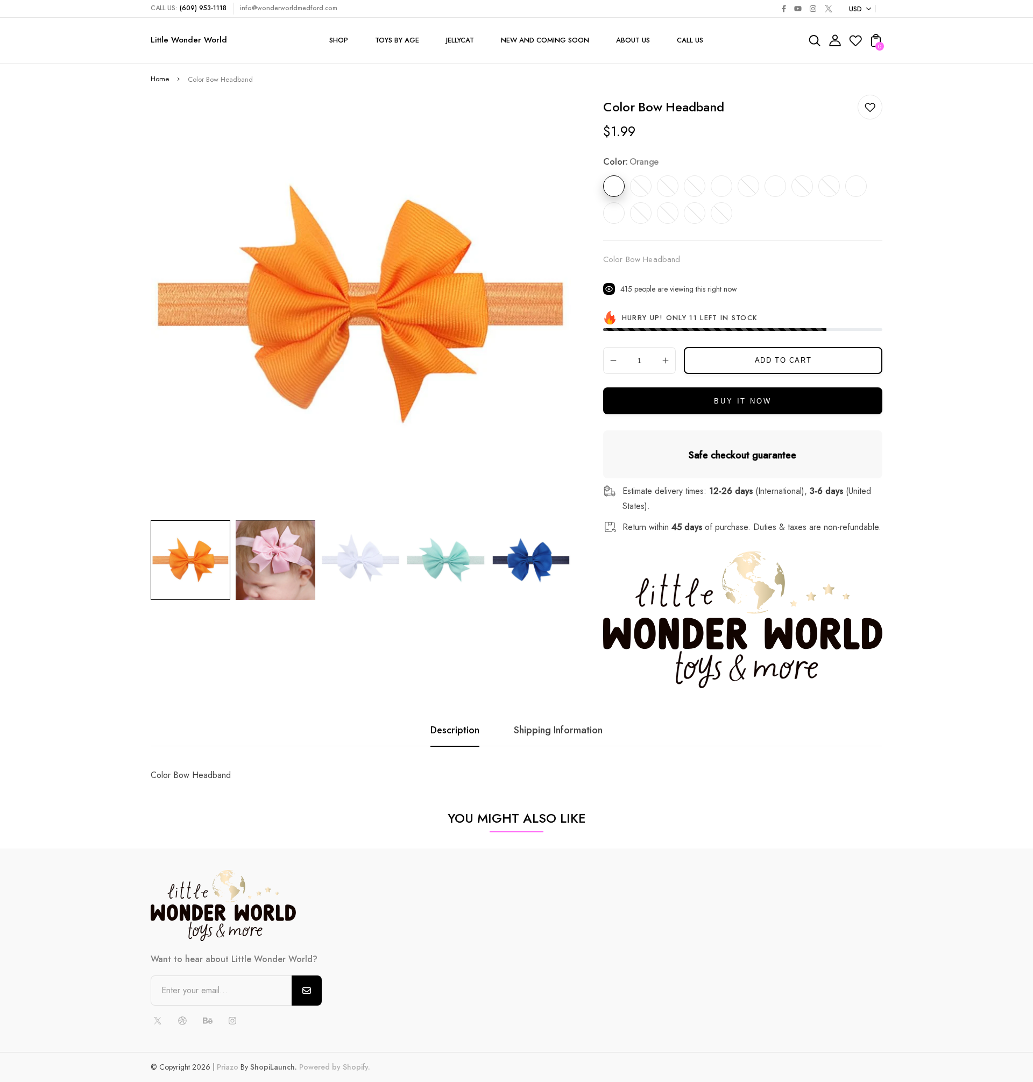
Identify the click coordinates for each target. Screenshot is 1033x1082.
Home (160, 79)
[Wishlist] (855, 44)
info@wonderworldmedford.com (288, 8)
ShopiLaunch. (273, 1067)
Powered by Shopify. (333, 1067)
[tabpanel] (193, 560)
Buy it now (742, 401)
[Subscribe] (307, 990)
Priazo (227, 1067)
